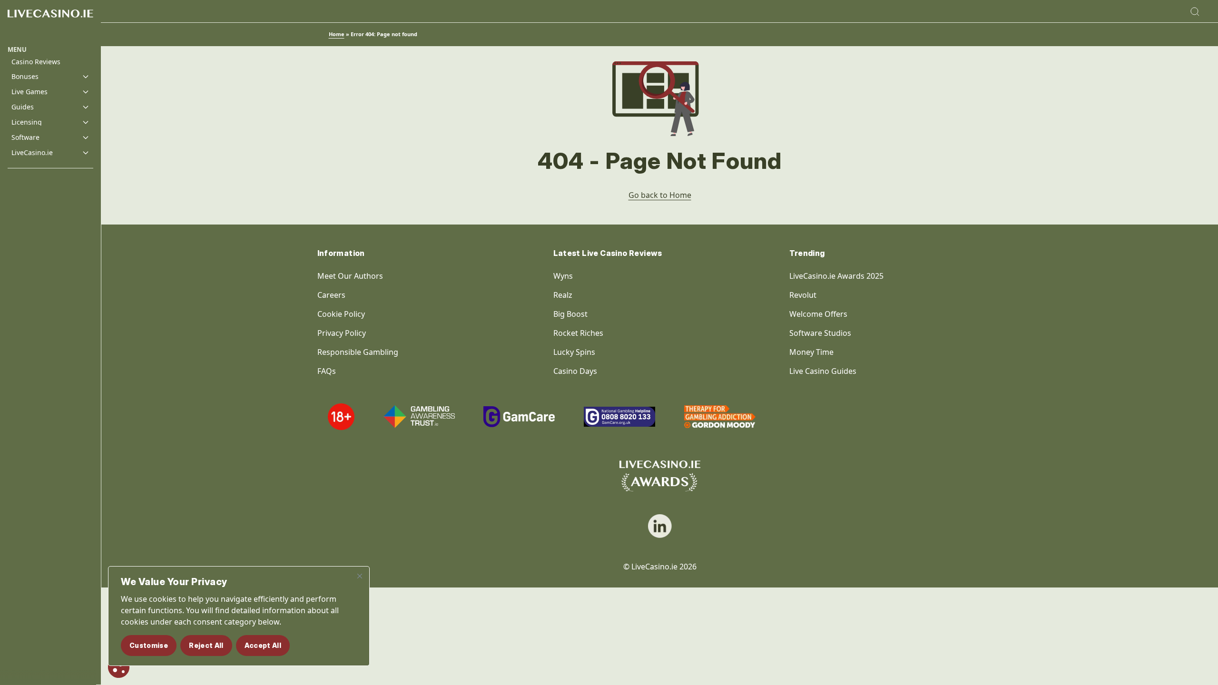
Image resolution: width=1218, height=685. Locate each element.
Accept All (263, 645)
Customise (148, 645)
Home (336, 34)
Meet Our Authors (350, 276)
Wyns (563, 276)
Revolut (803, 295)
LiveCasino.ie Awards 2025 (836, 276)
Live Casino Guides (822, 371)
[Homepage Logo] (50, 22)
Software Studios (820, 333)
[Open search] (1194, 11)
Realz (562, 295)
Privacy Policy (341, 333)
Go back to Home (660, 195)
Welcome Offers (818, 314)
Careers (331, 295)
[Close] (359, 576)
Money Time (811, 352)
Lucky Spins (574, 352)
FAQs (326, 371)
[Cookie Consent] (118, 667)
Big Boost (570, 314)
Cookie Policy (341, 314)
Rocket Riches (578, 333)
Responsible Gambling (357, 352)
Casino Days (575, 371)
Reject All (206, 645)
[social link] (660, 526)
